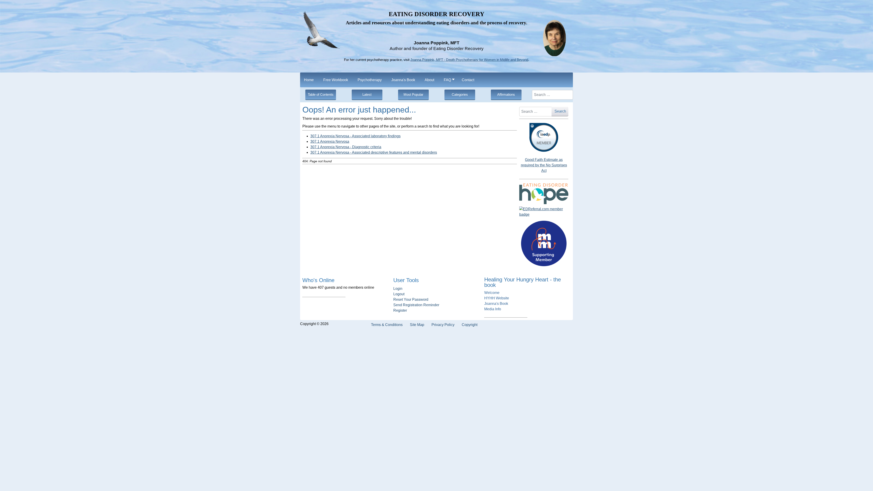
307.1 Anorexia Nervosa (329, 141)
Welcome (491, 293)
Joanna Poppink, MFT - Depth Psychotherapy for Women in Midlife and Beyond (469, 60)
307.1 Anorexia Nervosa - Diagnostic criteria (345, 147)
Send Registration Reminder (416, 305)
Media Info (492, 309)
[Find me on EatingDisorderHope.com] (543, 193)
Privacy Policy (442, 325)
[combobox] (552, 95)
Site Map (417, 325)
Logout (398, 294)
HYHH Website (496, 298)
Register (400, 310)
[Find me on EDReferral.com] (543, 211)
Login (397, 289)
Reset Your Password (410, 299)
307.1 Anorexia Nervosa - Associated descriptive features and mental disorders (373, 152)
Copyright (469, 325)
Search (560, 111)
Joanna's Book (496, 304)
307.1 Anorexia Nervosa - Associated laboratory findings (355, 136)
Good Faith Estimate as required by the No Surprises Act (544, 165)
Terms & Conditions (387, 325)
